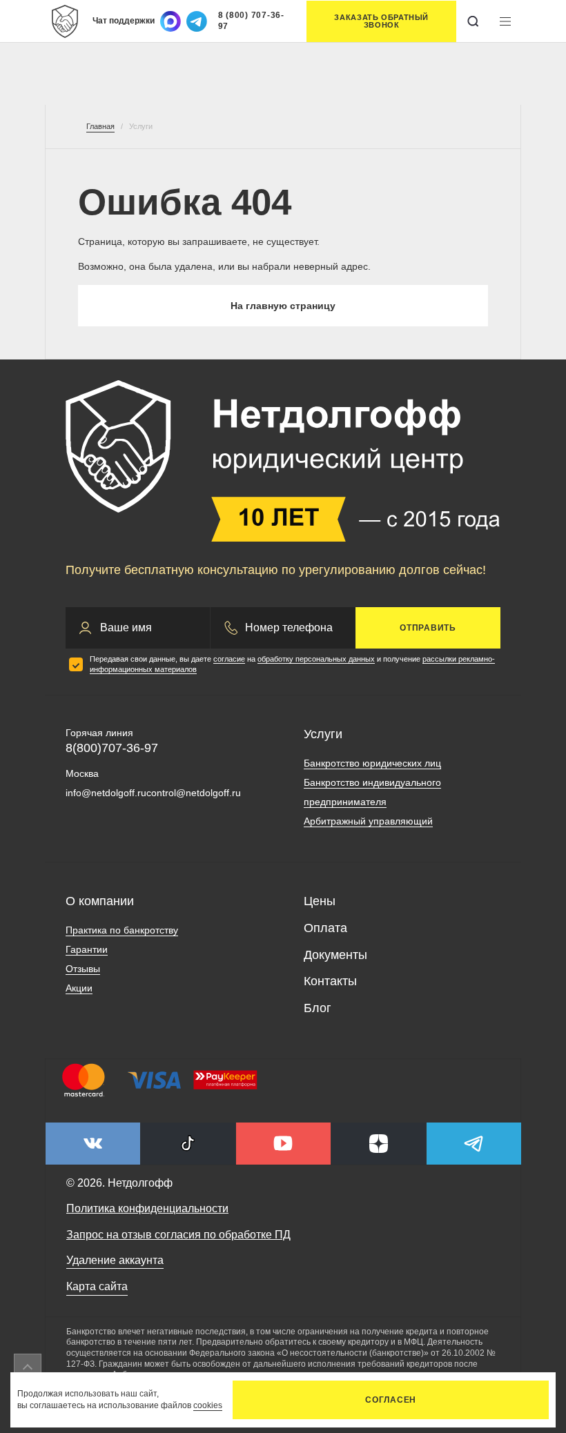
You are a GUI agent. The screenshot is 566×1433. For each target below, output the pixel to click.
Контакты (330, 981)
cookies (207, 1405)
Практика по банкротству (122, 930)
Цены (319, 901)
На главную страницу (283, 305)
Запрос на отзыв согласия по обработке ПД (178, 1235)
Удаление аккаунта (115, 1260)
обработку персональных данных (316, 659)
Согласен (390, 1400)
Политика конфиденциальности (147, 1208)
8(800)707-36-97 (112, 748)
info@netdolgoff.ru (106, 792)
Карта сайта (97, 1286)
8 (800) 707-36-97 (251, 20)
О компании (100, 901)
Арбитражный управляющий (368, 821)
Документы (335, 955)
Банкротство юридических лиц (372, 763)
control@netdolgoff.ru (193, 792)
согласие (229, 659)
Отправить (428, 628)
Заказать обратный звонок (381, 21)
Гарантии (87, 949)
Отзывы (83, 968)
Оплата (325, 928)
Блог (317, 1008)
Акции (79, 988)
